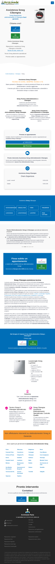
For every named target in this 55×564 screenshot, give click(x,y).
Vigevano (8, 476)
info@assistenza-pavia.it (12, 525)
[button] (5, 237)
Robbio (30, 463)
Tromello (31, 471)
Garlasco (31, 457)
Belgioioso (31, 449)
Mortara (8, 463)
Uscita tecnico (32, 527)
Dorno (7, 457)
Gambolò (19, 457)
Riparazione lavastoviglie (10, 546)
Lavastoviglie (42, 293)
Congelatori (33, 295)
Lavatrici (36, 293)
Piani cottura (18, 295)
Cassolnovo (20, 452)
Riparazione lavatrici (33, 536)
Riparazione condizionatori (35, 531)
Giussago (42, 457)
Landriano (19, 460)
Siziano (30, 467)
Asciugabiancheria (25, 295)
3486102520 (16, 30)
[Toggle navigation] (52, 2)
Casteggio (31, 452)
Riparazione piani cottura (34, 539)
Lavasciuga (40, 295)
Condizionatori (7, 295)
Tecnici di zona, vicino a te (15, 50)
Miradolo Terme (44, 460)
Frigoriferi (47, 293)
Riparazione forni (8, 539)
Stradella (42, 467)
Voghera (19, 476)
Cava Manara (43, 452)
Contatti (30, 524)
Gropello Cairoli (10, 460)
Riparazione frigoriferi (9, 541)
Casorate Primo (10, 452)
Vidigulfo (42, 471)
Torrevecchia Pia (10, 471)
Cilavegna (17, 73)
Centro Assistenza (9, 73)
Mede (30, 460)
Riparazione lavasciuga (10, 544)
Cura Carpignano (44, 454)
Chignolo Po (20, 454)
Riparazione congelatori (10, 536)
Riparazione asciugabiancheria (36, 529)
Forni (13, 295)
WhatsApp (15, 37)
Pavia (7, 449)
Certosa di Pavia (10, 454)
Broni (41, 449)
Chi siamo (31, 522)
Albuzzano (20, 449)
